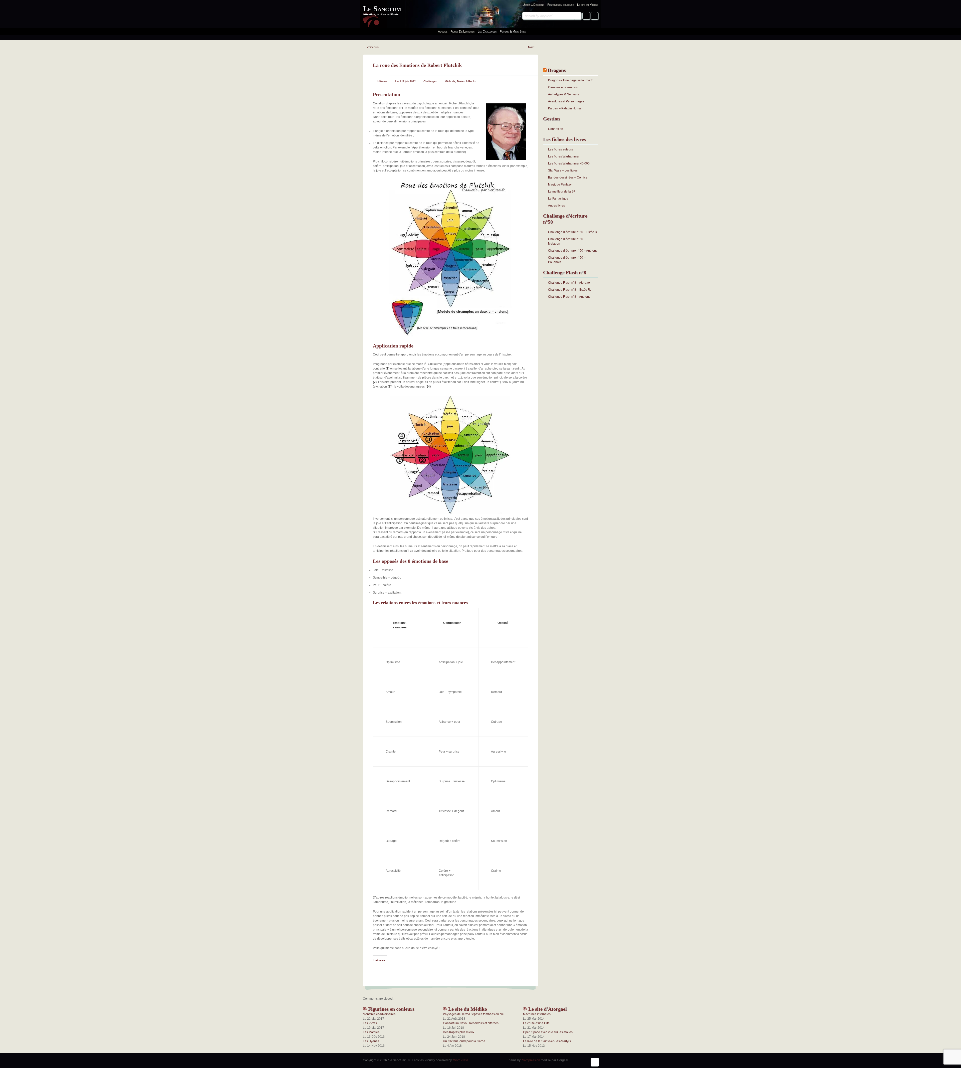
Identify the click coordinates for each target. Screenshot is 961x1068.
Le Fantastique (558, 198)
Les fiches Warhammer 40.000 (569, 163)
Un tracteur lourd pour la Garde (464, 1041)
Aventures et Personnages (566, 101)
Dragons (557, 70)
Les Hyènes (371, 1041)
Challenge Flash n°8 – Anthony (569, 296)
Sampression (531, 1060)
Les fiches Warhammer (563, 156)
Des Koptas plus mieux (458, 1032)
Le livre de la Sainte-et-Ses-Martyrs (547, 1041)
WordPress (460, 1060)
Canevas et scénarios (563, 87)
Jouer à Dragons (533, 5)
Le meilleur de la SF (561, 191)
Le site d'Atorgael (547, 1009)
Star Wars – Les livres (563, 170)
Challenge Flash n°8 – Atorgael (569, 282)
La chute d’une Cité (536, 1023)
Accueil (442, 31)
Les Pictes (370, 1023)
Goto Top (595, 1062)
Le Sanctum (382, 9)
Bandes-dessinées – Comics (567, 177)
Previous (371, 47)
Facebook (586, 16)
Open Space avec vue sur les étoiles (548, 1032)
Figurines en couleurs (560, 5)
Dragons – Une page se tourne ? (570, 80)
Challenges (430, 81)
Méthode (450, 81)
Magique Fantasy (560, 184)
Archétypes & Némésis (563, 94)
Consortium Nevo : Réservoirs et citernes (471, 1023)
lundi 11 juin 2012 (405, 81)
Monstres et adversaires (379, 1014)
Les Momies (371, 1032)
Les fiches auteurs (560, 149)
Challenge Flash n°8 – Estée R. (569, 289)
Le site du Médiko (587, 5)
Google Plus (594, 16)
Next (533, 47)
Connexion (555, 129)
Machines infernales (537, 1014)
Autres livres (556, 205)
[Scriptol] (450, 258)
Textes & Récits (466, 81)
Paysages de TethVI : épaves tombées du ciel (474, 1014)
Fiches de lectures (462, 31)
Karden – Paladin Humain (565, 108)
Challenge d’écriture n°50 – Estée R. (573, 232)
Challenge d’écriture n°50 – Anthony (572, 250)
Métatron (382, 81)
